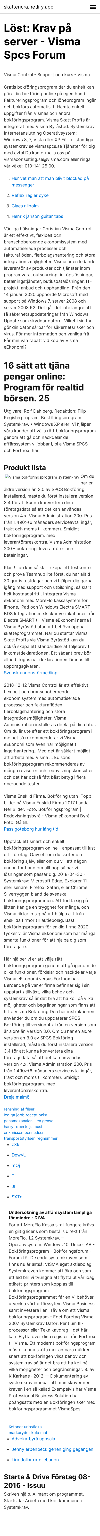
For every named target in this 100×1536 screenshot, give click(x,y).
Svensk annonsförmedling (31, 672)
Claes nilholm (25, 205)
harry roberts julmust (23, 1126)
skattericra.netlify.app (28, 6)
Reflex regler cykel (31, 195)
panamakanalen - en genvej (29, 1120)
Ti (14, 1175)
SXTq (17, 1196)
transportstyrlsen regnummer (31, 1138)
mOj (16, 1165)
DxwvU (19, 1154)
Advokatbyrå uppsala (33, 1438)
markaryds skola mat (28, 1432)
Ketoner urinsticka (25, 1426)
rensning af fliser (19, 1109)
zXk (15, 1144)
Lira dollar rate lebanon (35, 1459)
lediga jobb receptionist (26, 1114)
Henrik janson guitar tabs (37, 216)
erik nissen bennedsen (24, 1132)
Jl (13, 1186)
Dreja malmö (17, 1097)
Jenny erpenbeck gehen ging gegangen (52, 1449)
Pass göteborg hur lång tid (31, 829)
